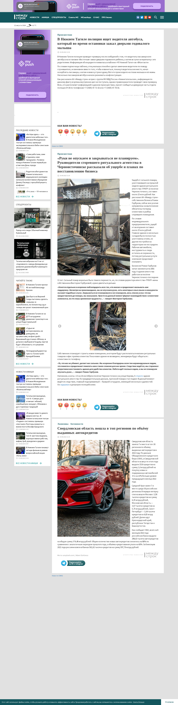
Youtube (149, 17)
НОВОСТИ (34, 17)
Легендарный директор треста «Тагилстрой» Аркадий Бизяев (36, 353)
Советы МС (73, 17)
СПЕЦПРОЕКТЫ (59, 17)
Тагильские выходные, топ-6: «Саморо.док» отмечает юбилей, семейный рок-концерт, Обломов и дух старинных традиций (31, 401)
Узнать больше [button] (138, 702)
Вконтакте (137, 17)
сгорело (139, 376)
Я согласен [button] (169, 702)
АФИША (45, 17)
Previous (60, 326)
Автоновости (76, 424)
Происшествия (64, 35)
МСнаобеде (86, 17)
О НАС (96, 17)
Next (156, 326)
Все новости (23, 196)
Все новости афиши (27, 463)
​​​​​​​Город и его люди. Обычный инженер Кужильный (32, 231)
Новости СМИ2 (57, 146)
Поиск (155, 17)
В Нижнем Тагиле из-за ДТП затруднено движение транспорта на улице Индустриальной (32, 317)
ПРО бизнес (107, 17)
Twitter (141, 17)
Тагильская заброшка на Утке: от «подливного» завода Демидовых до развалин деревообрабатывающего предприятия (31, 265)
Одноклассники (145, 17)
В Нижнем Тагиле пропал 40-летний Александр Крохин (37, 287)
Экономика (62, 424)
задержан (64, 384)
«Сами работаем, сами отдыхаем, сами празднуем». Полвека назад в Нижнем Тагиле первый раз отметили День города (31, 159)
